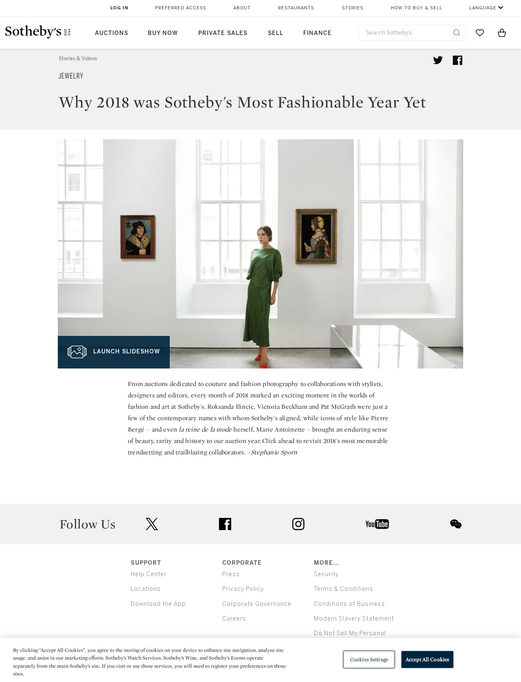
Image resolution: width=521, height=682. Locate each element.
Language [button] (483, 8)
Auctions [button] (111, 33)
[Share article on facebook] (457, 60)
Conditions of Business (349, 604)
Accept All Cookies (427, 659)
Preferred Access (180, 8)
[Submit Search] (456, 32)
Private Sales (222, 33)
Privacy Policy (243, 589)
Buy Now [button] (163, 33)
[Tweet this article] (438, 60)
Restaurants (296, 8)
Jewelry (71, 76)
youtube (377, 524)
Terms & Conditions (343, 589)
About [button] (242, 8)
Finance (317, 33)
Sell (275, 33)
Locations (146, 589)
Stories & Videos (78, 58)
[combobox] (412, 33)
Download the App (158, 604)
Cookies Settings (369, 659)
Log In (119, 8)
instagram (298, 524)
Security (326, 574)
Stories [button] (352, 8)
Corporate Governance (256, 604)
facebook (225, 524)
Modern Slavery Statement (354, 618)
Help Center (148, 574)
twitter (152, 524)
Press (231, 574)
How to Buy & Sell (416, 8)
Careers (234, 618)
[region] (260, 660)
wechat (456, 524)
